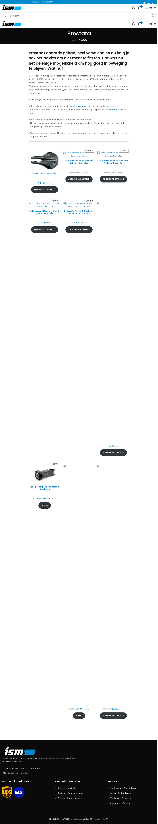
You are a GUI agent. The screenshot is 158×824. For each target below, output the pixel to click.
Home (74, 40)
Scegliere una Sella (67, 788)
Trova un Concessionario (70, 798)
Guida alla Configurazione (70, 793)
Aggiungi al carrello (44, 189)
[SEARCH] (152, 16)
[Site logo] (12, 7)
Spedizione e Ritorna (120, 803)
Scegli (45, 505)
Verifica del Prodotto (120, 798)
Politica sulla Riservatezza (123, 788)
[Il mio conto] (133, 8)
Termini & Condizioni (120, 793)
